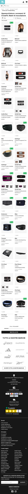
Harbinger (17, 139)
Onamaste (4, 86)
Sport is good (18, 462)
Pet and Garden (18, 454)
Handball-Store (4, 463)
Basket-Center (4, 450)
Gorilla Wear (4, 39)
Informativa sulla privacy (7, 445)
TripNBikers (17, 467)
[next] (27, 353)
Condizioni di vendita (6, 437)
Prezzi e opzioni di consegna (8, 444)
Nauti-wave (4, 470)
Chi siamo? (4, 434)
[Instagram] (16, 491)
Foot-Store (3, 459)
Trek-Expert (17, 463)
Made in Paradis (5, 468)
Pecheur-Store (18, 452)
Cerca (7, 6)
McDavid (17, 39)
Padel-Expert (18, 450)
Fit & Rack (17, 63)
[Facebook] (12, 491)
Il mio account (4, 422)
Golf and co (4, 462)
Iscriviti (22, 482)
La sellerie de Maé (5, 467)
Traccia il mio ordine (6, 426)
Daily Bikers (4, 452)
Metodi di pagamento (6, 442)
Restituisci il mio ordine (6, 427)
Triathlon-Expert (18, 465)
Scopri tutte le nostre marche (14, 368)
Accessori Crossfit (14, 9)
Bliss (16, 214)
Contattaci (14, 379)
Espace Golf (4, 457)
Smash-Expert (18, 457)
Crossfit (7, 9)
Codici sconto (4, 429)
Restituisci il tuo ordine (14, 405)
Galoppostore (4, 460)
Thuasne (3, 238)
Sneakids (17, 460)
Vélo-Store (17, 468)
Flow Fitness (18, 264)
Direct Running (4, 454)
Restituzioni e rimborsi (6, 439)
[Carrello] (27, 2)
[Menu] (1, 5)
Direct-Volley (4, 455)
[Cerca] (5, 5)
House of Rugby (5, 465)
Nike (2, 139)
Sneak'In (17, 459)
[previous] (1, 353)
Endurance (4, 214)
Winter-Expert (18, 470)
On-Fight (3, 472)
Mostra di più (14, 332)
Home (2, 9)
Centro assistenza (5, 424)
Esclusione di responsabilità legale (9, 440)
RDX (16, 315)
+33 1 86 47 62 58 (14, 384)
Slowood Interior (18, 455)
